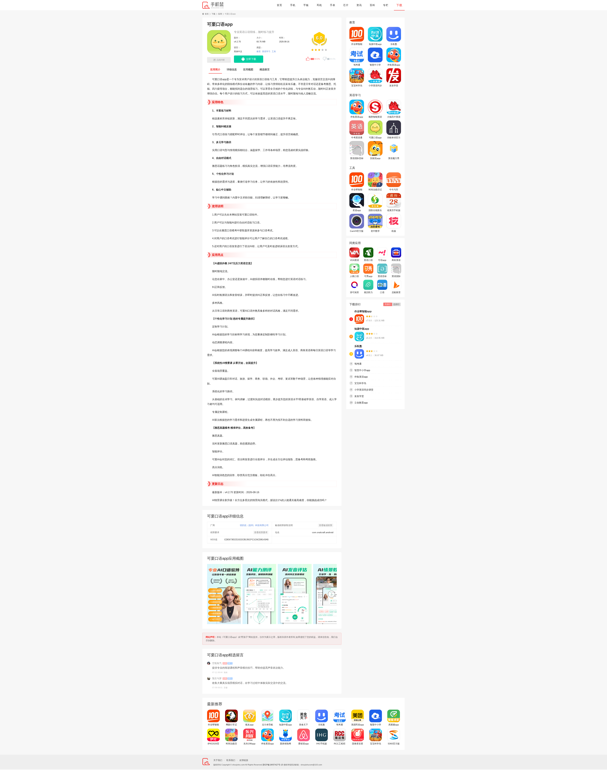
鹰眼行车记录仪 (231, 724)
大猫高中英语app (393, 117)
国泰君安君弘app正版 (357, 743)
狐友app (249, 724)
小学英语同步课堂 (375, 85)
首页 (279, 5)
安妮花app (375, 158)
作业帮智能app (356, 44)
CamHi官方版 (356, 231)
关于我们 (217, 760)
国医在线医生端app (375, 210)
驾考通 (356, 65)
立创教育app (361, 402)
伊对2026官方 (213, 743)
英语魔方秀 (393, 158)
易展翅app (393, 724)
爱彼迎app (303, 743)
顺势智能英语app (375, 117)
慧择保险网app (285, 743)
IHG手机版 (321, 743)
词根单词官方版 (393, 137)
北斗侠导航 (267, 724)
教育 (259, 51)
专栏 (385, 5)
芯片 (346, 5)
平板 (306, 5)
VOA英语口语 (354, 260)
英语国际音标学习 (356, 158)
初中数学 (375, 231)
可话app (382, 260)
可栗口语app (375, 137)
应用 (220, 14)
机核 (394, 231)
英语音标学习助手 (382, 276)
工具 (274, 51)
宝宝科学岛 (356, 85)
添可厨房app (354, 292)
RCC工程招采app (339, 743)
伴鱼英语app (393, 65)
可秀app (368, 276)
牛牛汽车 (393, 189)
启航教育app (396, 292)
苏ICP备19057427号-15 (273, 765)
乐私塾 (393, 44)
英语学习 (266, 51)
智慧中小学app (375, 65)
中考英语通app (356, 137)
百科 (372, 5)
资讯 (359, 5)
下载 (399, 5)
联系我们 (230, 760)
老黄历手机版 (393, 210)
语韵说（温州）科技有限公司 (254, 525)
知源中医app (375, 44)
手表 (332, 5)
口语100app (382, 292)
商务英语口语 (396, 260)
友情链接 (243, 760)
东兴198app (249, 743)
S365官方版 (394, 743)
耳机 (319, 5)
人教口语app (354, 276)
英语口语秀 (368, 260)
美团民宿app (357, 724)
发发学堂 (393, 85)
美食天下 (303, 724)
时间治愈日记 (375, 189)
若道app (357, 210)
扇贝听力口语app (368, 292)
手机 (292, 5)
